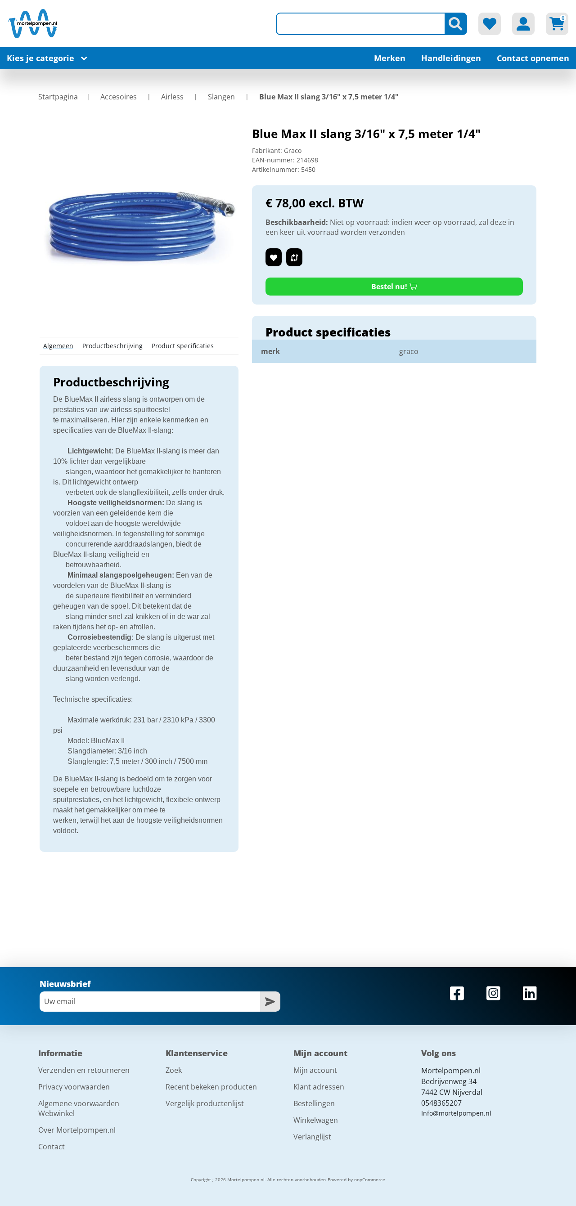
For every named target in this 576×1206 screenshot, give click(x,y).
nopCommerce (369, 1179)
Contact (51, 1147)
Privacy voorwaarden (74, 1087)
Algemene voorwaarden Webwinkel (78, 1108)
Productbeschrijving (112, 345)
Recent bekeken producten (211, 1087)
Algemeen (58, 345)
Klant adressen (318, 1087)
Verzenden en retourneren (84, 1070)
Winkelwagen (315, 1120)
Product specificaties (183, 345)
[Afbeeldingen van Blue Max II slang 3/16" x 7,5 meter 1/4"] (139, 225)
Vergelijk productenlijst (205, 1103)
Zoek (174, 1070)
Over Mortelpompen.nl (77, 1130)
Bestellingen (314, 1103)
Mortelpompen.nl (451, 1071)
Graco (293, 150)
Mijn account (315, 1070)
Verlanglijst (312, 1137)
